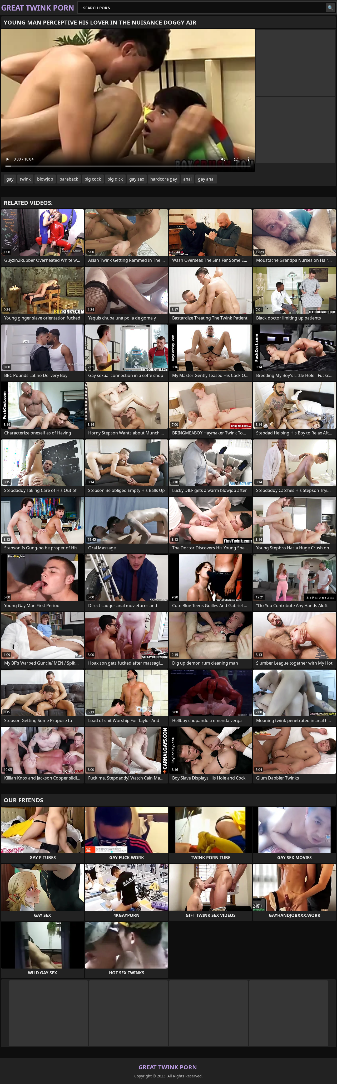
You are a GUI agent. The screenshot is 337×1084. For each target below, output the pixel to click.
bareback (69, 179)
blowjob (45, 179)
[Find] (330, 7)
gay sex (136, 179)
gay (9, 179)
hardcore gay (163, 179)
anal (187, 179)
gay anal (206, 179)
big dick (115, 179)
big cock (93, 179)
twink (25, 179)
